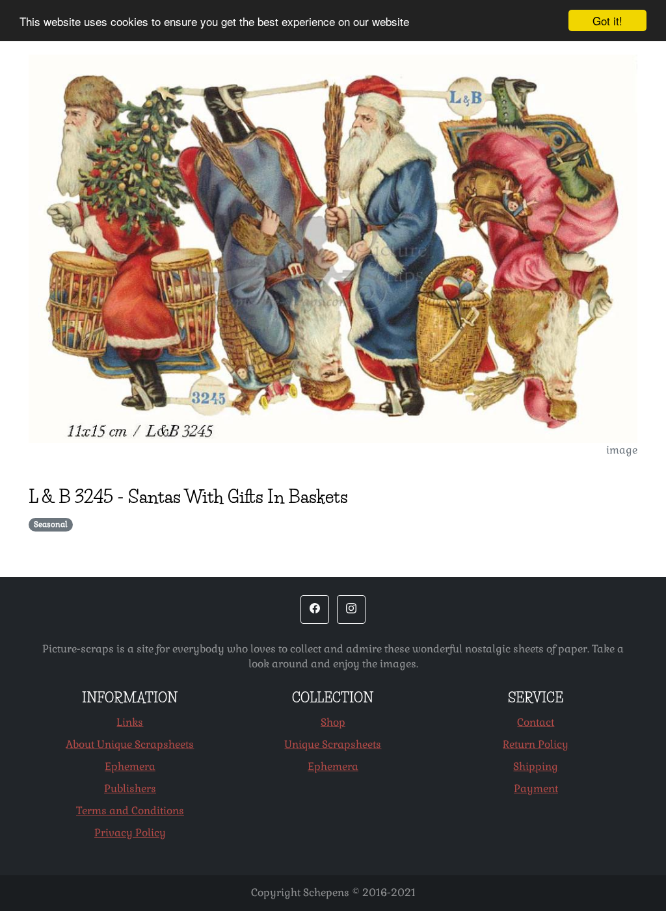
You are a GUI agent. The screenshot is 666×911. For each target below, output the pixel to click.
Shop (333, 722)
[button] (314, 609)
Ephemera (130, 766)
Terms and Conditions (130, 810)
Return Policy (535, 744)
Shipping (535, 766)
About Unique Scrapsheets (130, 744)
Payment (536, 788)
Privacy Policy (130, 833)
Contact (535, 722)
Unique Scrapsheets (332, 744)
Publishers (130, 788)
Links (129, 722)
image (621, 450)
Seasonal (51, 524)
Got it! (607, 20)
